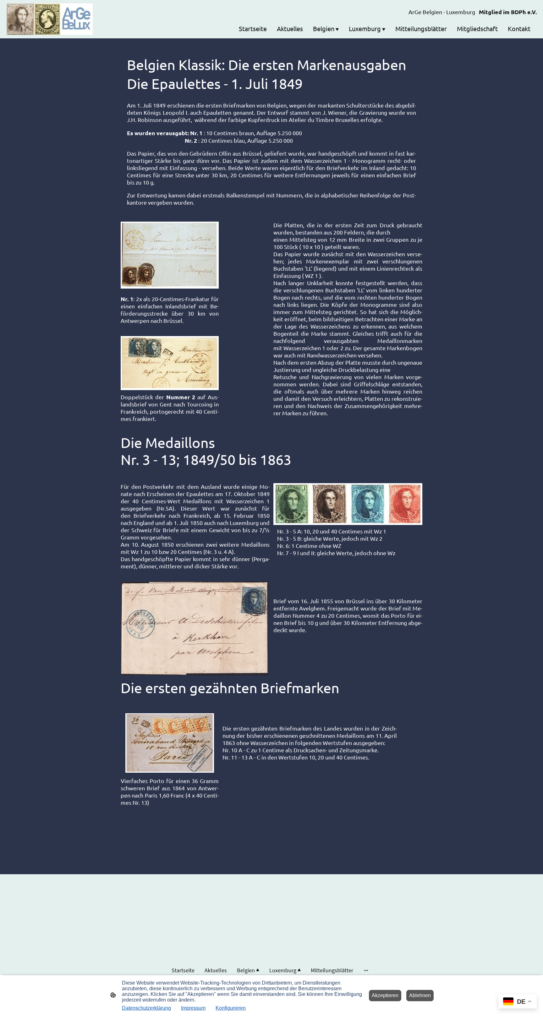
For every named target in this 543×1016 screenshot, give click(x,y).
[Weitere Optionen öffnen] (366, 970)
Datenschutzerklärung (146, 1008)
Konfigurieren (231, 1008)
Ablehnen (420, 995)
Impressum (193, 1008)
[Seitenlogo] (49, 19)
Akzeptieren (385, 995)
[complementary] (517, 1002)
